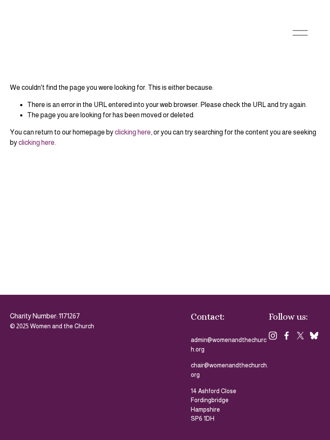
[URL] (314, 335)
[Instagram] (273, 335)
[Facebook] (286, 335)
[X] (300, 335)
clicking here (133, 132)
